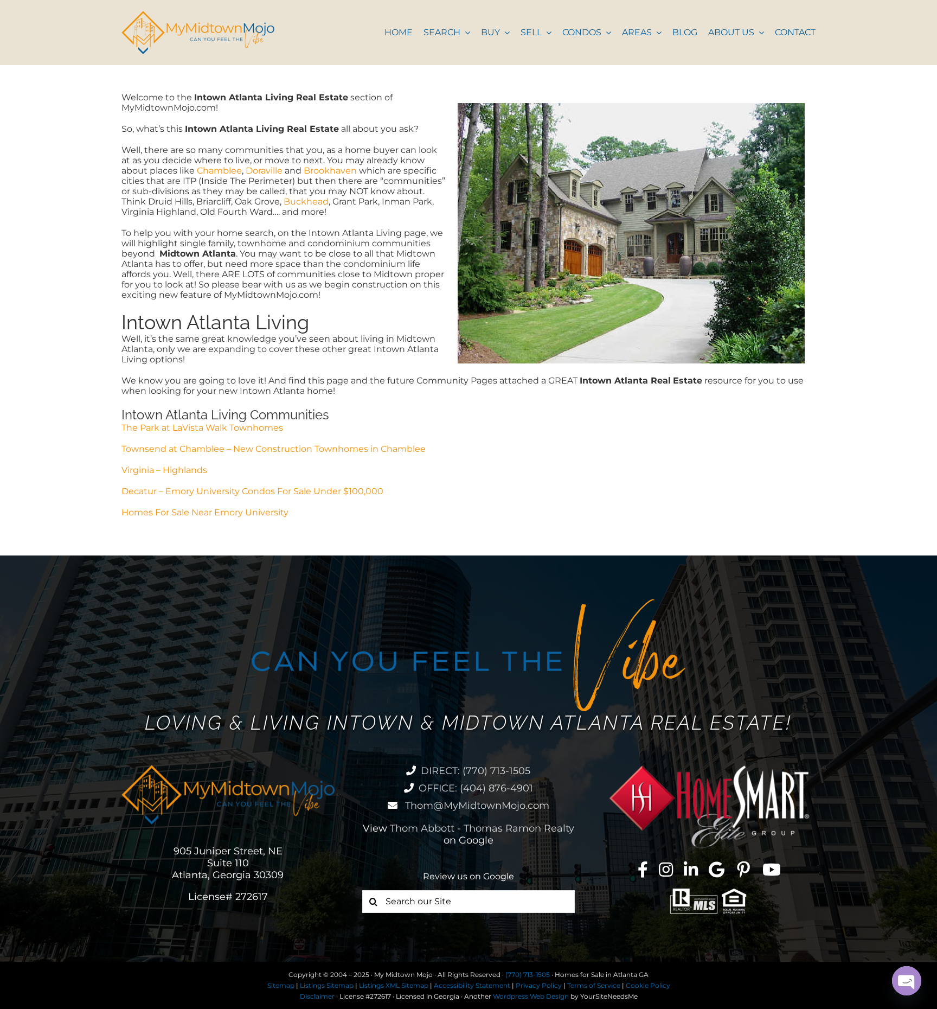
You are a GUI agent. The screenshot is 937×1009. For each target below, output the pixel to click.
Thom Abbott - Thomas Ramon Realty (482, 828)
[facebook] (643, 869)
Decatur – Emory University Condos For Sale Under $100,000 (252, 491)
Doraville (264, 170)
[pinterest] (743, 869)
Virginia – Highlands (164, 470)
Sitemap (280, 985)
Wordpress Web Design (531, 996)
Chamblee (219, 170)
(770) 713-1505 (527, 974)
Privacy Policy (539, 985)
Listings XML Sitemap (393, 985)
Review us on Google (468, 876)
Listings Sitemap (327, 985)
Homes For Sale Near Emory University (204, 512)
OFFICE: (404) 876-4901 (476, 788)
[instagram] (666, 869)
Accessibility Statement (472, 985)
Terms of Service (593, 985)
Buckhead (306, 201)
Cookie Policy (648, 985)
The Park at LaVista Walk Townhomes (202, 428)
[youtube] (771, 869)
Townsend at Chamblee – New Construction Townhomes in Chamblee (273, 449)
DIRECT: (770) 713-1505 (475, 771)
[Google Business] (716, 869)
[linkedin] (691, 869)
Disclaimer (317, 996)
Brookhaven (330, 170)
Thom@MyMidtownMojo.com (475, 806)
